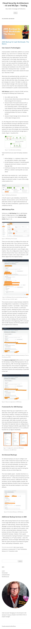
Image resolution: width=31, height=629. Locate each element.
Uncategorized (11, 549)
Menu (15, 12)
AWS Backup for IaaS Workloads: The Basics (15, 43)
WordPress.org (5, 576)
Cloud (17, 547)
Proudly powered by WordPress (9, 626)
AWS (15, 547)
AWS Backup (24, 549)
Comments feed (5, 574)
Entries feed (4, 572)
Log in (3, 571)
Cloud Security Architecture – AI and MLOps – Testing (16, 4)
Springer (4, 614)
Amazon (9, 614)
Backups (4, 551)
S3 (6, 551)
